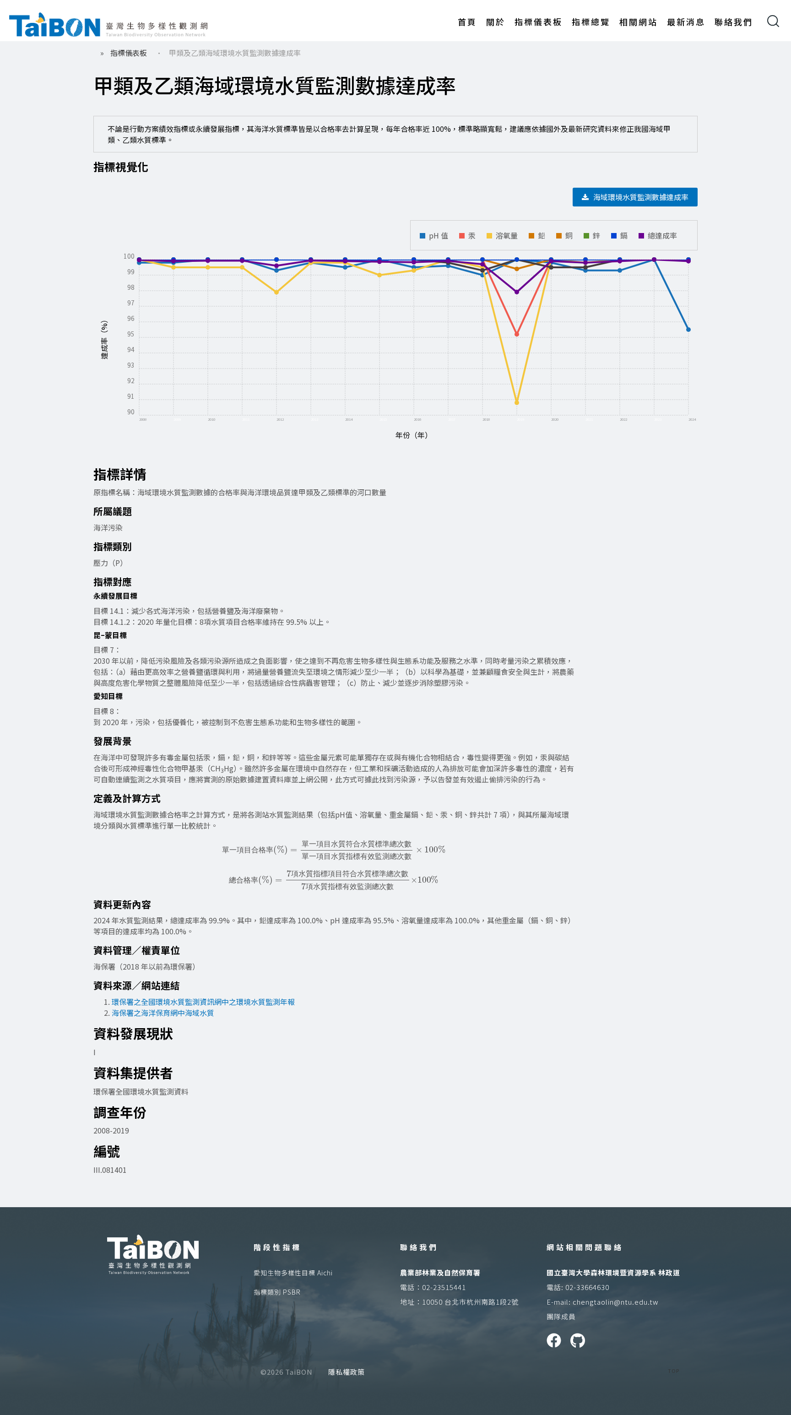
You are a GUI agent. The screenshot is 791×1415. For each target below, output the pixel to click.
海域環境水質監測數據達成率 (640, 196)
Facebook (554, 1340)
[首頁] (108, 22)
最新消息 (686, 21)
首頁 (467, 21)
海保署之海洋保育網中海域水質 (163, 1012)
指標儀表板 (539, 21)
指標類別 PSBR (277, 1291)
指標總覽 (591, 21)
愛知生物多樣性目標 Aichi (293, 1272)
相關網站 (638, 21)
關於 (495, 21)
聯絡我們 (734, 21)
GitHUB (577, 1340)
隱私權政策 (346, 1372)
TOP (673, 1370)
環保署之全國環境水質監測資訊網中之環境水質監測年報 (203, 1001)
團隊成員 (561, 1316)
